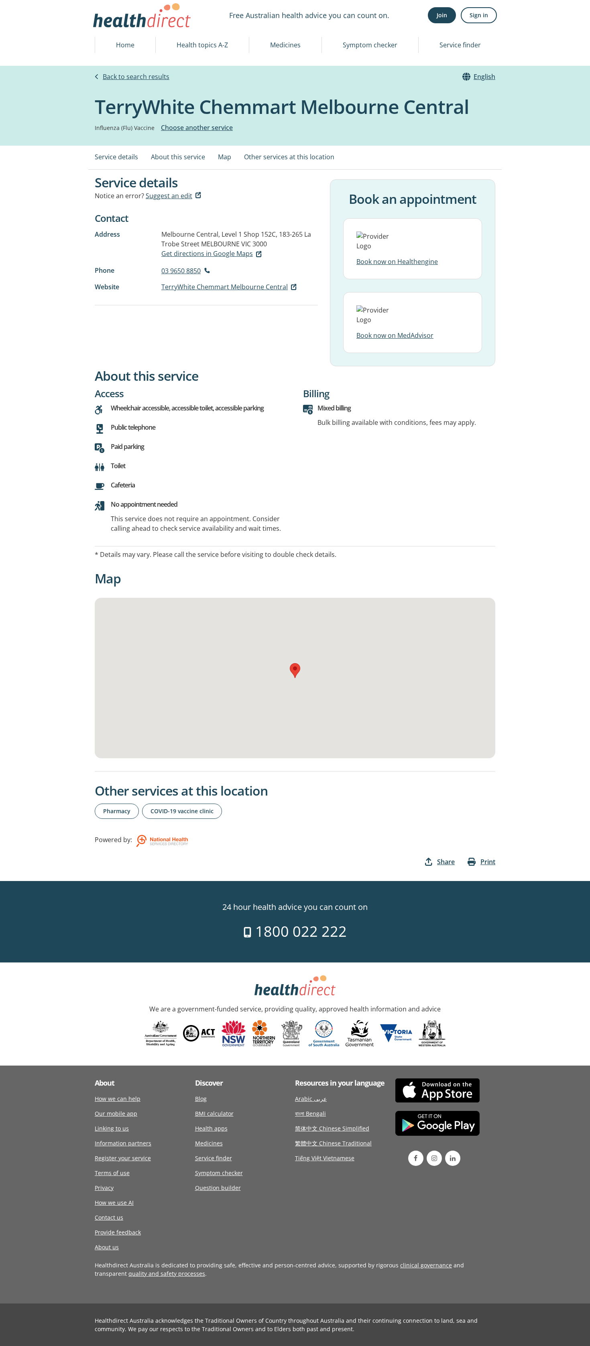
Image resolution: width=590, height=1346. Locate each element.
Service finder (460, 45)
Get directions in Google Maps (207, 253)
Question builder (218, 1188)
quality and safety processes (166, 1273)
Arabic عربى (311, 1098)
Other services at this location (289, 156)
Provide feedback (118, 1232)
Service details (116, 156)
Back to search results (136, 76)
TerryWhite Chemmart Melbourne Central (224, 286)
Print (487, 861)
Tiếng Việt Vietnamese (324, 1158)
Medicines (285, 45)
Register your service (123, 1158)
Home (125, 45)
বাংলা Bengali (310, 1113)
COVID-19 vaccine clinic (182, 811)
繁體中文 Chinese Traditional (333, 1143)
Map (224, 156)
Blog (201, 1098)
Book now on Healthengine (397, 261)
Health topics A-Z (202, 45)
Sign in (479, 15)
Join (442, 15)
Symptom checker (370, 45)
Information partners (123, 1143)
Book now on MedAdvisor (394, 335)
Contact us (109, 1217)
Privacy (104, 1188)
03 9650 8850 (181, 270)
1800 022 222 (299, 931)
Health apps (211, 1128)
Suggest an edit (169, 195)
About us (107, 1247)
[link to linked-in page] (452, 1158)
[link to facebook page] (415, 1158)
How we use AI (114, 1202)
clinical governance (426, 1265)
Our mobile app (116, 1113)
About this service (178, 156)
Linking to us (112, 1128)
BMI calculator (214, 1113)
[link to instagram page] (434, 1158)
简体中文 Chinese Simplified (332, 1128)
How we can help (117, 1098)
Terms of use (112, 1173)
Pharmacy (116, 811)
